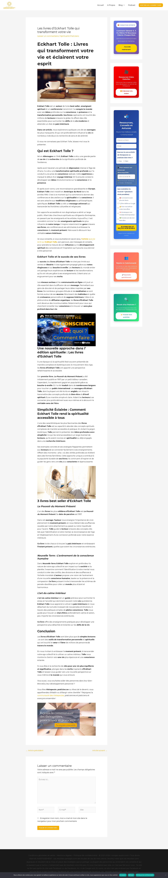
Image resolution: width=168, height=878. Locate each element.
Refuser (131, 875)
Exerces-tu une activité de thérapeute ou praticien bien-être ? (126, 155)
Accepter (123, 875)
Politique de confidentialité (144, 875)
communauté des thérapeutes (50, 695)
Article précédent (34, 750)
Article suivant (99, 750)
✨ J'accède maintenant (126, 48)
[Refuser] (166, 875)
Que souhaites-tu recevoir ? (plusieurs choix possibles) (124, 191)
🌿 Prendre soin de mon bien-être (127, 219)
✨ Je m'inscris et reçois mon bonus (126, 227)
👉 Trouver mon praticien (126, 316)
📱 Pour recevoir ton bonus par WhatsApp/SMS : (125, 170)
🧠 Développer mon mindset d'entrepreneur (127, 213)
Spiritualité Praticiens (69, 36)
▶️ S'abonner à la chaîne (126, 92)
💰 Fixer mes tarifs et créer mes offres (125, 208)
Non (126, 161)
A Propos (111, 5)
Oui (120, 161)
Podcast (131, 5)
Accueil (100, 5)
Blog (121, 5)
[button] (151, 5)
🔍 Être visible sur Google (127, 203)
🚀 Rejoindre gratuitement (126, 276)
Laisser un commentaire (48, 36)
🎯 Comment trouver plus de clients (126, 199)
